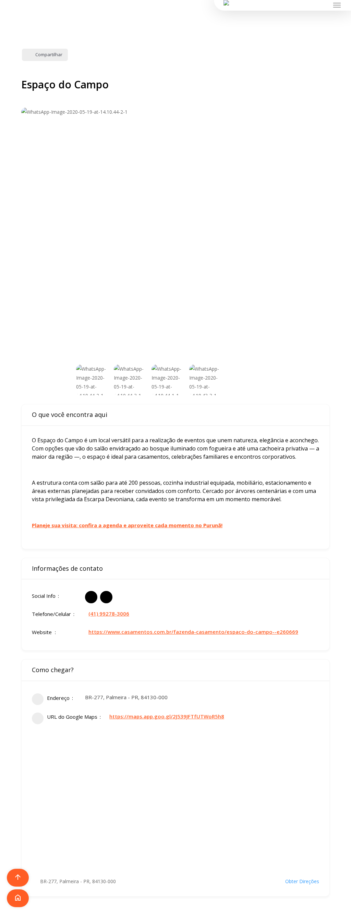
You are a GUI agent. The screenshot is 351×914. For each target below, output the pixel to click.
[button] (337, 5)
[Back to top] (175, 909)
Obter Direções (302, 881)
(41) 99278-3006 (108, 613)
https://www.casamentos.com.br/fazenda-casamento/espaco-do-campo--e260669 (193, 631)
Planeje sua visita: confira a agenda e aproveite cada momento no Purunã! (127, 525)
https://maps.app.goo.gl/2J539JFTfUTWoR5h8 (166, 716)
